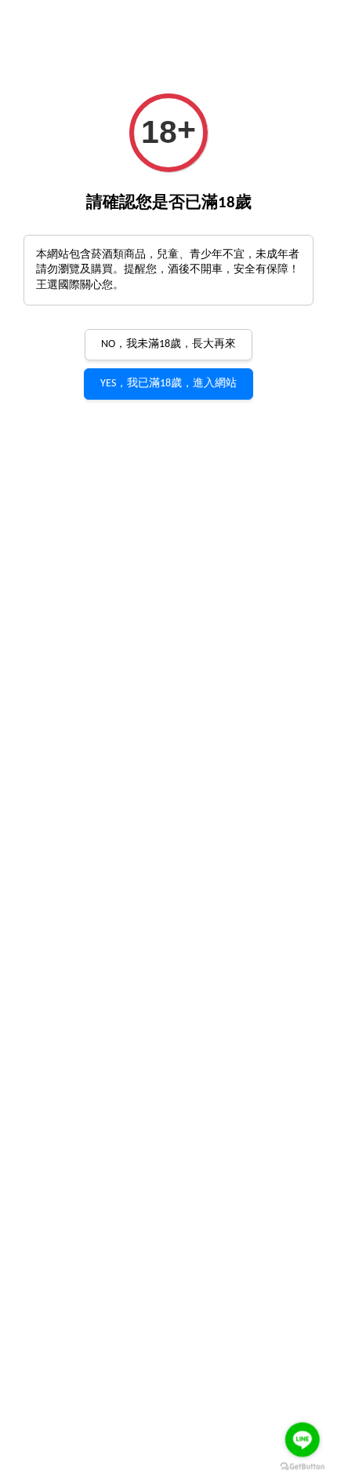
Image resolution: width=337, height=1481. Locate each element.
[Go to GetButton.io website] (302, 1466)
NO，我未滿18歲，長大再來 (168, 344)
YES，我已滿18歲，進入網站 (168, 383)
